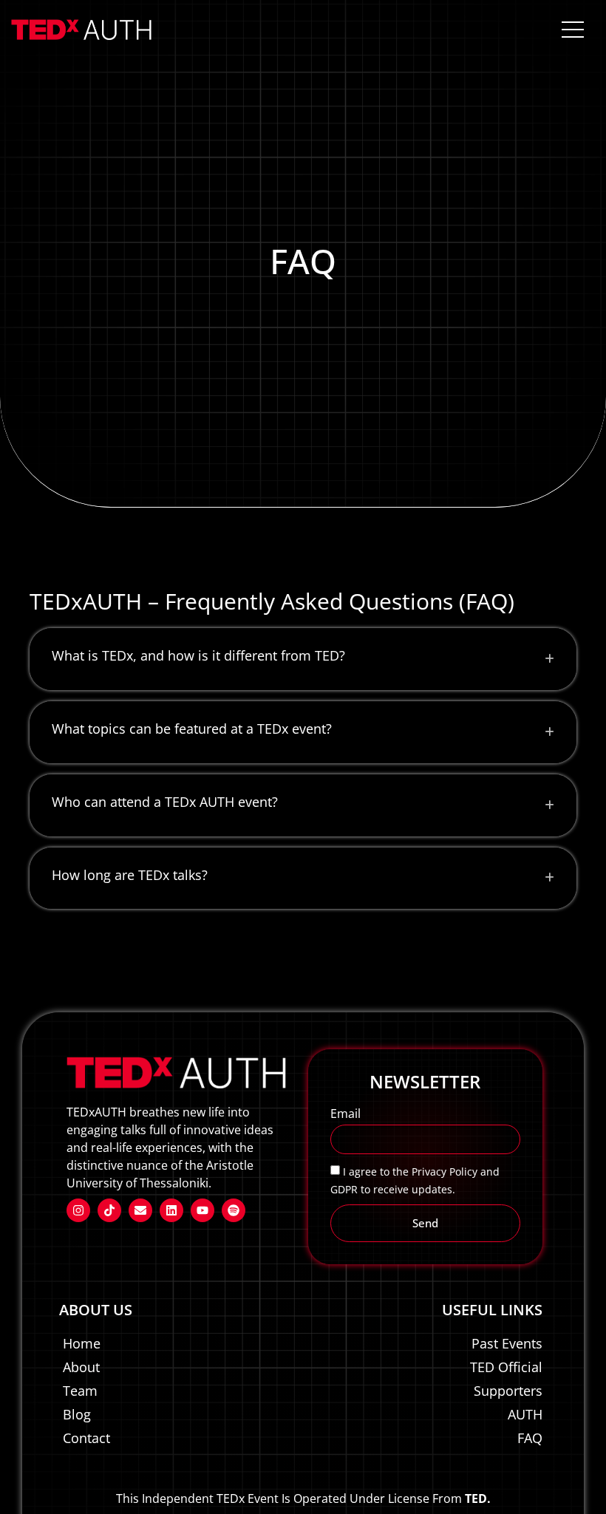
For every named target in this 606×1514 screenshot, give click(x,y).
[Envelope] (140, 1210)
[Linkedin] (171, 1210)
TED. (478, 1498)
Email (345, 1115)
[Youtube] (202, 1210)
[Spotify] (233, 1210)
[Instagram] (78, 1210)
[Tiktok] (109, 1210)
